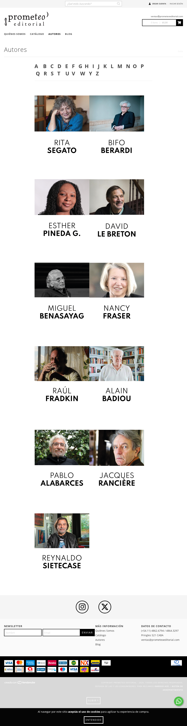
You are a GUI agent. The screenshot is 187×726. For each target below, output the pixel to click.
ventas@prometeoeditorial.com (167, 16)
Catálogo (37, 34)
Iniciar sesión (176, 3)
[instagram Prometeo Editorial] (82, 607)
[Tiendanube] (20, 683)
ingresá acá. (161, 686)
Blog (68, 34)
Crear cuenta (159, 3)
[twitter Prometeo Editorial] (104, 607)
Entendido (94, 719)
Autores (54, 34)
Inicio (180, 51)
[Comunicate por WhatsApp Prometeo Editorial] (178, 701)
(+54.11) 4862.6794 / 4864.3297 (160, 630)
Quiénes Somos (15, 34)
